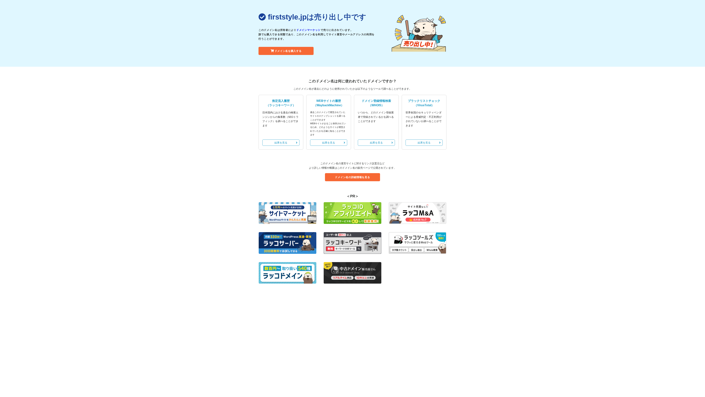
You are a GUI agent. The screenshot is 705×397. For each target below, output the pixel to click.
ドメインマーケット (308, 29)
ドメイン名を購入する (288, 50)
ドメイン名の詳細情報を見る (352, 177)
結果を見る (280, 142)
